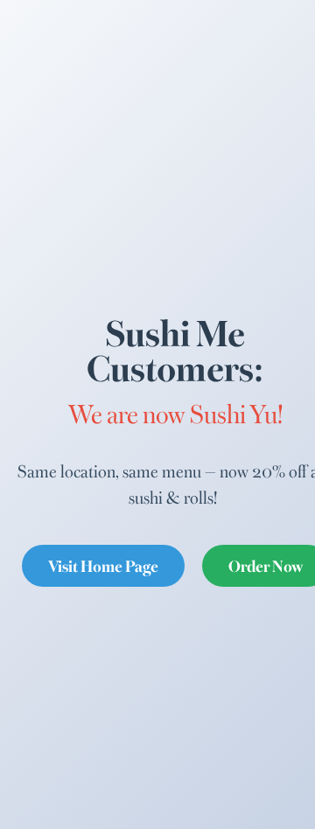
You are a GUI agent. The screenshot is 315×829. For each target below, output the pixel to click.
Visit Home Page (103, 565)
